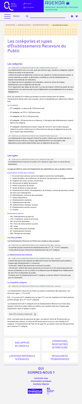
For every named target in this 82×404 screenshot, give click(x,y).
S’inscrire (28, 3)
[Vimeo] (76, 16)
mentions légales (41, 384)
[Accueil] (10, 6)
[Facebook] (72, 16)
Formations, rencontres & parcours (60, 344)
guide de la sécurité (24, 25)
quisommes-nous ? (41, 370)
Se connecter (30, 7)
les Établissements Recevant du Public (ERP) (41, 25)
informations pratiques (41, 381)
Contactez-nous (41, 378)
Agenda (55, 3)
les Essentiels (10, 25)
